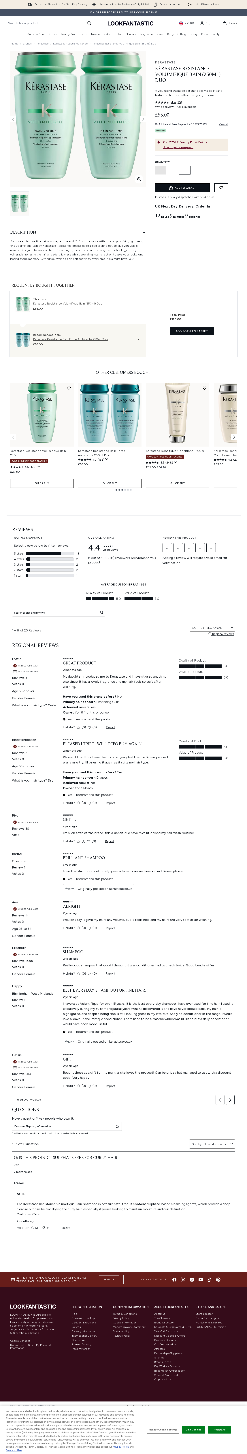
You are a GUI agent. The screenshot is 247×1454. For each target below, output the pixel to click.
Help (74, 1313)
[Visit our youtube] (200, 1279)
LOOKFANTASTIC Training (211, 1327)
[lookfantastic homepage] (130, 23)
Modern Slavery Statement (129, 1327)
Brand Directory (164, 1322)
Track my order (81, 1348)
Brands (27, 43)
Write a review (164, 106)
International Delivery (84, 1335)
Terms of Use (14, 1450)
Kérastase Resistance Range (70, 43)
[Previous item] (13, 437)
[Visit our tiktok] (209, 1279)
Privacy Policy (121, 1318)
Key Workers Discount (167, 1366)
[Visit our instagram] (192, 1279)
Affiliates (159, 1348)
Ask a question (186, 106)
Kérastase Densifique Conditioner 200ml (175, 451)
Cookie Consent (20, 1340)
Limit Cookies (193, 1429)
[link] (208, 23)
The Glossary (162, 1318)
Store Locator (204, 1313)
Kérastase (43, 43)
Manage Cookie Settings (163, 1429)
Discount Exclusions (84, 1322)
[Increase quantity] (185, 170)
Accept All (219, 1429)
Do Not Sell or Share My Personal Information (30, 1347)
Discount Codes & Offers (169, 1335)
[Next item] (234, 437)
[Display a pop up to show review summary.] (39, 466)
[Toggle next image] (143, 119)
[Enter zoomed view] (139, 179)
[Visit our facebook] (174, 1279)
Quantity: (163, 162)
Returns (76, 1327)
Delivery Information (84, 1331)
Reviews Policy (122, 1335)
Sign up (108, 1279)
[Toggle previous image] (13, 119)
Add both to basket (192, 331)
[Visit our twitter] (183, 1279)
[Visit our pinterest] (218, 1279)
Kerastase (165, 62)
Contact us (78, 1340)
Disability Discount (165, 1340)
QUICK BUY (42, 483)
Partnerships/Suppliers (168, 1353)
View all (223, 124)
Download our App (83, 1318)
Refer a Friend (162, 1362)
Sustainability (121, 1331)
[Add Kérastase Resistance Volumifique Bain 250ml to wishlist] (69, 388)
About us (159, 1313)
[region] (123, 1430)
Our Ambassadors (165, 1344)
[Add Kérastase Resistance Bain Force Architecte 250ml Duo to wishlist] (136, 388)
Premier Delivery (81, 1344)
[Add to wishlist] (221, 187)
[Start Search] (89, 23)
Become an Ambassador (169, 1370)
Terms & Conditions (125, 1313)
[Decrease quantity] (160, 170)
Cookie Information (125, 1322)
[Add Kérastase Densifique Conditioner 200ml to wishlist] (204, 388)
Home (14, 43)
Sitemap (159, 1357)
